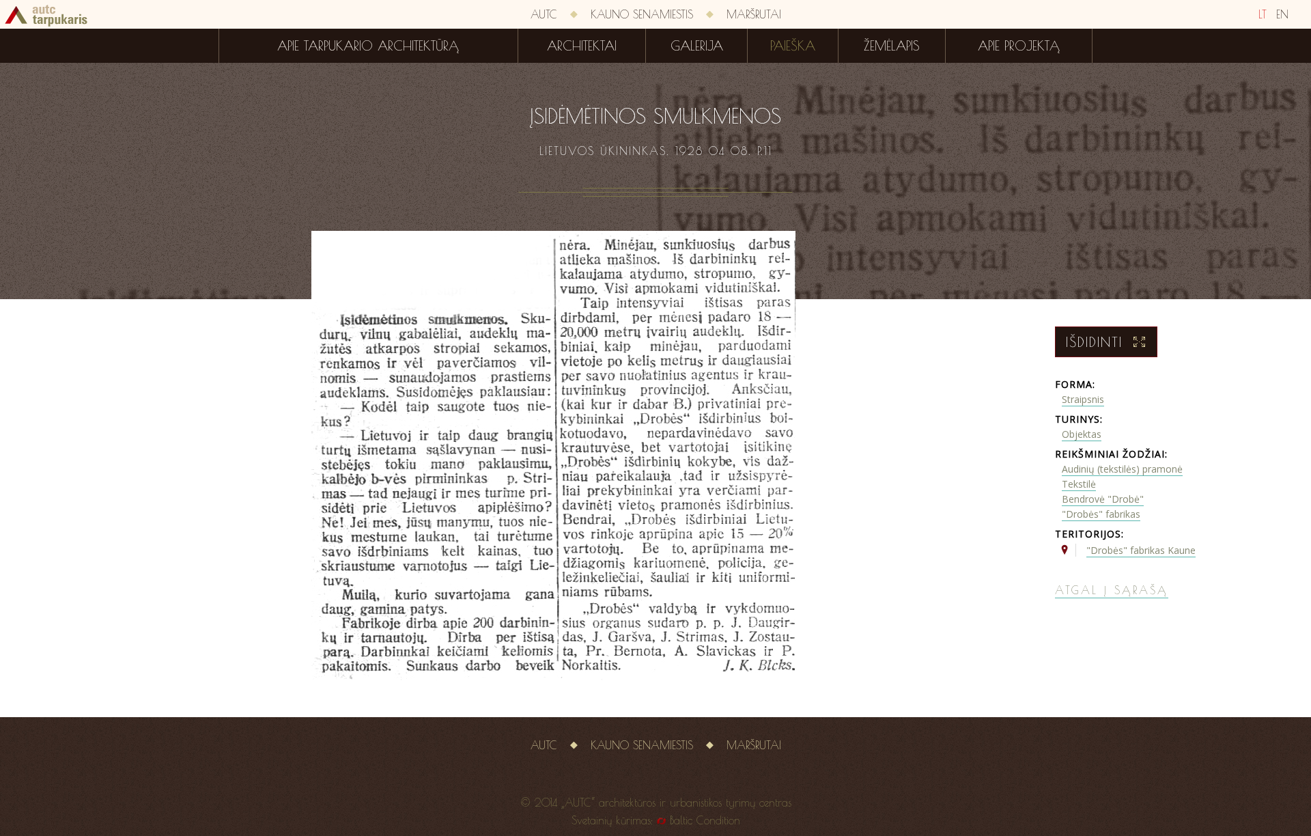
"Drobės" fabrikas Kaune (1141, 550)
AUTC (544, 14)
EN (1282, 14)
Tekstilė (1079, 483)
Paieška (792, 45)
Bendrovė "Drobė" (1103, 498)
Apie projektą (1019, 45)
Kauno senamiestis (642, 14)
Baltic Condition (705, 820)
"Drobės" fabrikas (1101, 513)
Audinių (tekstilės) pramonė (1122, 468)
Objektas (1081, 434)
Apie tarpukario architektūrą (368, 45)
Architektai (582, 45)
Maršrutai (754, 14)
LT (1262, 14)
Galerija (697, 45)
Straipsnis (1083, 399)
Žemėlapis (892, 45)
